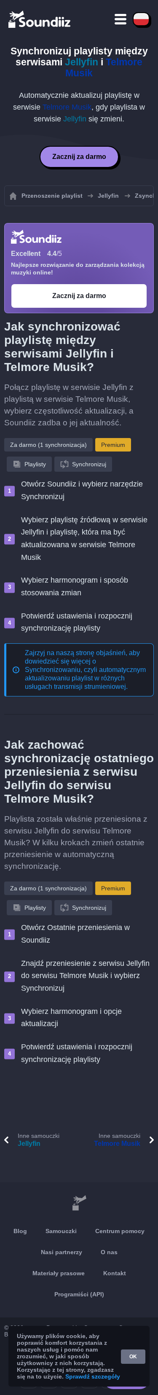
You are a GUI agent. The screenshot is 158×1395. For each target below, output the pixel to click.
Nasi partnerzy (61, 1252)
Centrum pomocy (120, 1231)
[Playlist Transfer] (40, 19)
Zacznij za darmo (79, 156)
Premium (113, 444)
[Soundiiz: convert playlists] (79, 1203)
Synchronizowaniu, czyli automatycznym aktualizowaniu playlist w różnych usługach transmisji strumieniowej (85, 678)
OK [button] (133, 1357)
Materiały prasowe (58, 1273)
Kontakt (114, 1273)
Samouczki (61, 1231)
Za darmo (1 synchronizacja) (48, 444)
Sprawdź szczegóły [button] (92, 1376)
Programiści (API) (79, 1294)
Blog (20, 1231)
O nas (109, 1252)
